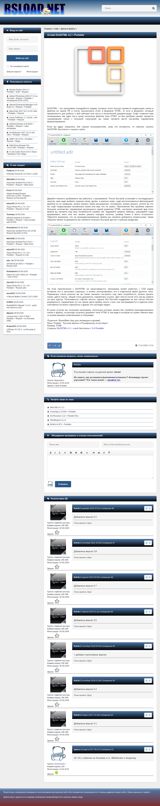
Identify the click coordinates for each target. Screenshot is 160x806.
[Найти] (153, 8)
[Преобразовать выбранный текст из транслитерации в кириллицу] (104, 452)
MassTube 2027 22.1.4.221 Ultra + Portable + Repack (22, 112)
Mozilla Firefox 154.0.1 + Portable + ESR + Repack (18, 91)
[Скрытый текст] (93, 452)
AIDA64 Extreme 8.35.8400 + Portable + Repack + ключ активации (20, 126)
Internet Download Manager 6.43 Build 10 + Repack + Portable (22, 106)
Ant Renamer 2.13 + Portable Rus (64, 416)
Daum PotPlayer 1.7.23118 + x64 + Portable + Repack (22, 118)
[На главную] (42, 8)
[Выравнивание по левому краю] (71, 452)
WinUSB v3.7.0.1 (57, 407)
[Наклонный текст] (55, 452)
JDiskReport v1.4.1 (58, 420)
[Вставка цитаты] (99, 452)
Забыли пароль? (14, 72)
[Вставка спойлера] (109, 452)
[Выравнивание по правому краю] (81, 452)
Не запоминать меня (19, 66)
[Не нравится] (50, 346)
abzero (77, 749)
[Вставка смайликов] (87, 452)
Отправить (63, 484)
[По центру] (76, 452)
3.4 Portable (98, 328)
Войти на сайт (22, 58)
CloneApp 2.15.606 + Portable (63, 412)
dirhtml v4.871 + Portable (60, 424)
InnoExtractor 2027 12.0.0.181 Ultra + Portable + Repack (21, 133)
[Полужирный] (50, 452)
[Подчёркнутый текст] (59, 452)
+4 (55, 346)
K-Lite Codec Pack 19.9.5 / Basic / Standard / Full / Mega (22, 153)
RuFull (76, 508)
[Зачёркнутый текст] (65, 452)
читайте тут (113, 380)
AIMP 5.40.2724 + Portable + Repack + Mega (20, 140)
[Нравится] (59, 346)
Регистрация (32, 72)
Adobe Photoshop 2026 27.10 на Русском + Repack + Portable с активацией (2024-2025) (22, 98)
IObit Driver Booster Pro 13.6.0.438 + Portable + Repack (20, 146)
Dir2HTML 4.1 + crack (67, 328)
